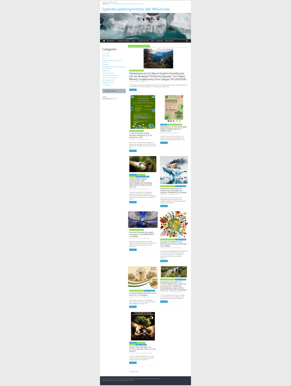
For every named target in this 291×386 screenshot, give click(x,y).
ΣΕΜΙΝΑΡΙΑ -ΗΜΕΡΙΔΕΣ (123, 41)
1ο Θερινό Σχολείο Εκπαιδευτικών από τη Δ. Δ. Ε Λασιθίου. (142, 294)
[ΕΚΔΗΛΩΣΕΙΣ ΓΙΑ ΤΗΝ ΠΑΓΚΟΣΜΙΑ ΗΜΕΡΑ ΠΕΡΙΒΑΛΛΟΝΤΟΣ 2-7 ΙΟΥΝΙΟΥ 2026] (174, 96)
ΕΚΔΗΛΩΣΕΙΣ (163, 124)
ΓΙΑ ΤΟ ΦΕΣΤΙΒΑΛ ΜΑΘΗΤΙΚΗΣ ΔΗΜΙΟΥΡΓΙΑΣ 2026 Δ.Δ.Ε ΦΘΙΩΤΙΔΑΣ (126, 4)
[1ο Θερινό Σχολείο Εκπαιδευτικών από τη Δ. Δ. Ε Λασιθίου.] (143, 267)
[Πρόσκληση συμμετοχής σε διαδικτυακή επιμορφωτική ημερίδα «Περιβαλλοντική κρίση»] (174, 157)
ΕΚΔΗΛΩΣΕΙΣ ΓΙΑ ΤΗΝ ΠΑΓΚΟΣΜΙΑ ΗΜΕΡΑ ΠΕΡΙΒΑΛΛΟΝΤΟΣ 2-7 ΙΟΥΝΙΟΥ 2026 (173, 129)
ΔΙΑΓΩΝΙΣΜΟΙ (106, 56)
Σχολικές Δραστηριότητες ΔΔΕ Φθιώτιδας (136, 9)
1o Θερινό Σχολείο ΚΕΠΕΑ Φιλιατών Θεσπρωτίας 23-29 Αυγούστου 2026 (140, 135)
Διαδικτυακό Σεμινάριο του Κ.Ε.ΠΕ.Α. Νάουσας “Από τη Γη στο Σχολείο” (142, 349)
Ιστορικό (104, 96)
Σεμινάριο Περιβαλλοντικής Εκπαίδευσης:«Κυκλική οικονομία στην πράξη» (173, 244)
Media (152, 41)
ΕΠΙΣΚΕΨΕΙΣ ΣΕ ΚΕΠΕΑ (108, 73)
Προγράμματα (111, 41)
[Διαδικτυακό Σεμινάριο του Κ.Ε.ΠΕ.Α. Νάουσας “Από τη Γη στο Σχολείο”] (143, 313)
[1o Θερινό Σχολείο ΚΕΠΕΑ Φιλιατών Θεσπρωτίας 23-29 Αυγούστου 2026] (142, 96)
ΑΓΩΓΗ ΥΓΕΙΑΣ (133, 174)
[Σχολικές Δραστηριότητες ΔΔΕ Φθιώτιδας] (104, 41)
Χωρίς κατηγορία (106, 85)
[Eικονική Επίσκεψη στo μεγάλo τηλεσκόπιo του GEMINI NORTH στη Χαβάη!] (143, 212)
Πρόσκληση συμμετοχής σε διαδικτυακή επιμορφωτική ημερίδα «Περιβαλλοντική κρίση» (173, 190)
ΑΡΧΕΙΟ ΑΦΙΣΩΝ (169, 41)
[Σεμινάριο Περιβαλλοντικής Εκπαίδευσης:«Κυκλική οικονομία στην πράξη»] (174, 212)
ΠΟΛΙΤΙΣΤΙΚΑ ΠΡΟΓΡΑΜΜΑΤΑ (142, 176)
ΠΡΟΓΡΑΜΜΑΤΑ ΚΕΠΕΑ (108, 80)
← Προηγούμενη (133, 371)
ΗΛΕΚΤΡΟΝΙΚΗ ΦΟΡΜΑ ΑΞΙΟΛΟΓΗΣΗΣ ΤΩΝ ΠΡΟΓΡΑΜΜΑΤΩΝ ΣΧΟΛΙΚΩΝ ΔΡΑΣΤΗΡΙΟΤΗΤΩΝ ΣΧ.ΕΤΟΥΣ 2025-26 (140, 183)
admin (140, 81)
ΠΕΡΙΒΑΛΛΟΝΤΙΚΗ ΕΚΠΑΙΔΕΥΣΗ (136, 70)
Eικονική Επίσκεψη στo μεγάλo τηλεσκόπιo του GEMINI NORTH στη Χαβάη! (141, 234)
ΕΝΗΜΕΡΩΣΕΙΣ (133, 342)
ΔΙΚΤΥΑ (104, 58)
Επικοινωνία (159, 41)
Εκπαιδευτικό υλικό (143, 41)
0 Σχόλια (146, 81)
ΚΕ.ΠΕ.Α (133, 41)
